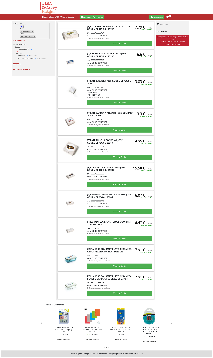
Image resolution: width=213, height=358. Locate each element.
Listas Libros (49, 17)
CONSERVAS (23, 56)
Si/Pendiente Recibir (27, 36)
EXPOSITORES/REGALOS (27, 58)
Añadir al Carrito (119, 43)
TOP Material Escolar (65, 17)
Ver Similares (34, 56)
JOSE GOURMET (26, 31)
